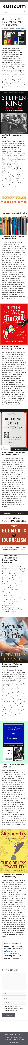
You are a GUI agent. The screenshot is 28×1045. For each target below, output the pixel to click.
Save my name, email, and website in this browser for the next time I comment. (13, 1008)
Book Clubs (13, 1034)
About (22, 1039)
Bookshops (9, 1037)
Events (6, 1034)
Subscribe (20, 1034)
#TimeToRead (7, 1039)
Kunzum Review (17, 1037)
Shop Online (16, 1039)
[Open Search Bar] (24, 12)
